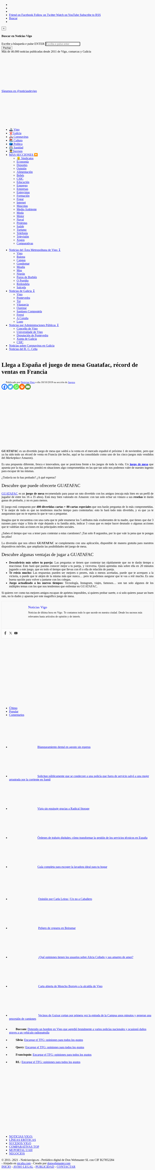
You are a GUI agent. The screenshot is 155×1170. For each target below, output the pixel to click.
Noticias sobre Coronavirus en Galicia (31, 345)
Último (13, 708)
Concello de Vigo (27, 328)
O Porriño (23, 280)
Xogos (21, 240)
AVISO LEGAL (23, 1166)
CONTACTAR (66, 1166)
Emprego (22, 185)
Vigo (19, 253)
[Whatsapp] (16, 387)
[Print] (22, 387)
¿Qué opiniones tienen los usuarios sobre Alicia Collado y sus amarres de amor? (85, 957)
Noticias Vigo (28, 382)
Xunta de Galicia (27, 338)
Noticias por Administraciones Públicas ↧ (34, 325)
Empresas (22, 188)
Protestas (22, 223)
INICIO (6, 1166)
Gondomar (23, 263)
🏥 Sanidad (16, 147)
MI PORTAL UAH (21, 1150)
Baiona (21, 256)
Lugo (20, 321)
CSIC (20, 178)
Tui (19, 301)
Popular (13, 711)
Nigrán (21, 273)
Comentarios (16, 714)
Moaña (21, 267)
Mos (19, 270)
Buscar (13, 18)
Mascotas (22, 206)
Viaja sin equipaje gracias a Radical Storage (63, 808)
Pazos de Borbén (27, 277)
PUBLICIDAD (45, 1166)
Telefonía (22, 233)
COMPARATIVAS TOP (24, 1146)
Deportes (22, 165)
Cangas (21, 260)
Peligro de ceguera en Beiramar (57, 928)
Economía (23, 161)
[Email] (28, 387)
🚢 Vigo (14, 129)
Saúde (20, 226)
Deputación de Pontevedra (32, 335)
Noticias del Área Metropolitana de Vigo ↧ (35, 250)
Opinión (21, 168)
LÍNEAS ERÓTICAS (22, 1139)
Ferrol (20, 314)
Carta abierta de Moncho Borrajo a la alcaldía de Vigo (70, 986)
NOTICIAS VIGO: (21, 1136)
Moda (20, 212)
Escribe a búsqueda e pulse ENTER (23, 43)
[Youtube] (16, 633)
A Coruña (22, 318)
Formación (23, 195)
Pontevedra (23, 297)
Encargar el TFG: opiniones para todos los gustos (53, 1039)
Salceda (21, 287)
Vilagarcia (23, 304)
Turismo (21, 229)
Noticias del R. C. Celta (23, 349)
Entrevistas (23, 192)
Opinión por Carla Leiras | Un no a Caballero (65, 899)
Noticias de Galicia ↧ (22, 291)
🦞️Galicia (15, 133)
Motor (20, 216)
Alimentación (25, 171)
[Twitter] (10, 387)
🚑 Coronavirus (18, 136)
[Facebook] (4, 387)
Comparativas (25, 243)
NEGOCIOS (17, 1153)
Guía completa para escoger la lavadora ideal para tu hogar (72, 866)
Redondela (23, 284)
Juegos (71, 382)
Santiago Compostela (29, 311)
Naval (20, 219)
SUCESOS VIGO (20, 1143)
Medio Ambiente (27, 209)
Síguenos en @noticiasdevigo (19, 91)
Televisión (23, 236)
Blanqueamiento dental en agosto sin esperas (64, 747)
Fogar (20, 199)
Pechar (7, 47)
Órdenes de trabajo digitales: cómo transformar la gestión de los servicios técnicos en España (92, 837)
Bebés (20, 175)
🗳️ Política (15, 144)
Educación (23, 182)
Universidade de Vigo (30, 332)
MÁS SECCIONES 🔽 (23, 154)
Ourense (22, 308)
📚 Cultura (15, 140)
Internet (21, 202)
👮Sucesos (15, 151)
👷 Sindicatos (25, 158)
